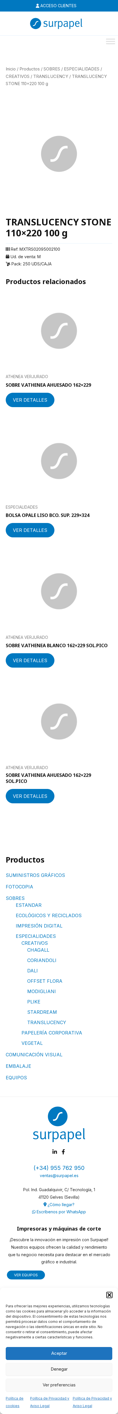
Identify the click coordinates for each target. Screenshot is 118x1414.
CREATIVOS (34, 943)
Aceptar (59, 1353)
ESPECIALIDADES (36, 936)
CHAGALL (38, 950)
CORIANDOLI (41, 960)
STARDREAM (42, 1012)
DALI (32, 971)
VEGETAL (32, 1043)
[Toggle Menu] (110, 41)
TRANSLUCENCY (46, 1022)
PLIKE (33, 1002)
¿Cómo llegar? (60, 1204)
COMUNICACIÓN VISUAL (34, 1054)
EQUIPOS (16, 1077)
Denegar (59, 1369)
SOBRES (15, 898)
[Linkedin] (54, 1151)
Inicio (11, 69)
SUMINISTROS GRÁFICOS (35, 875)
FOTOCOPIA (19, 887)
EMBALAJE (18, 1066)
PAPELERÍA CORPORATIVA (51, 1033)
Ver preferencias (59, 1385)
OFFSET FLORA (44, 981)
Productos (29, 69)
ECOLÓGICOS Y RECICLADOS (49, 915)
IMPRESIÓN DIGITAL (39, 926)
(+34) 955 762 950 (59, 1167)
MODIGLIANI (41, 991)
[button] (109, 1295)
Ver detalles (30, 400)
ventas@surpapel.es (59, 1175)
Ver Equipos (26, 1275)
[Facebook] (63, 1151)
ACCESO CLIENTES (57, 5)
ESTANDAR (29, 905)
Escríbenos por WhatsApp (61, 1211)
